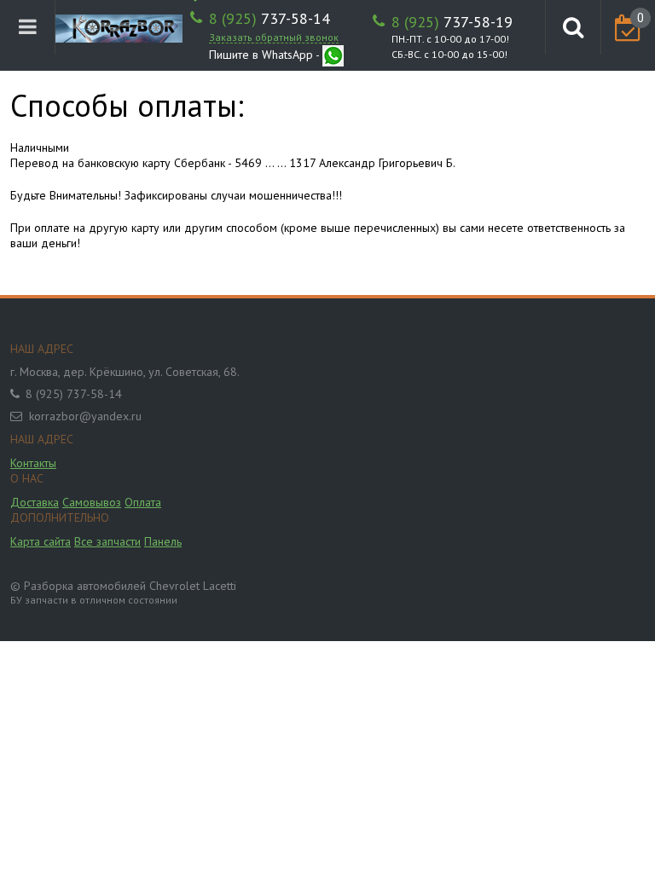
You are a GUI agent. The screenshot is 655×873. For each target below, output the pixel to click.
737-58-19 (452, 22)
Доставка (34, 502)
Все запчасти (107, 541)
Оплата (143, 502)
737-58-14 (269, 18)
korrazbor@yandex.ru (85, 416)
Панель (163, 541)
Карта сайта (40, 541)
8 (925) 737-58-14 (74, 394)
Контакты (33, 463)
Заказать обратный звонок (274, 37)
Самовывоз (91, 502)
